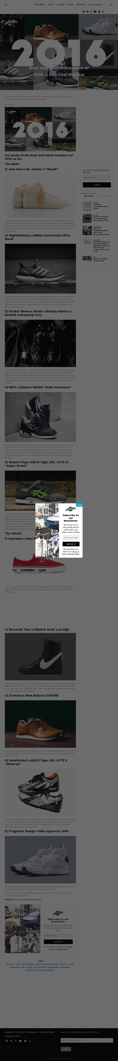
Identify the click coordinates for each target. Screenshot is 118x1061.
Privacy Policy (74, 554)
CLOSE (79, 505)
